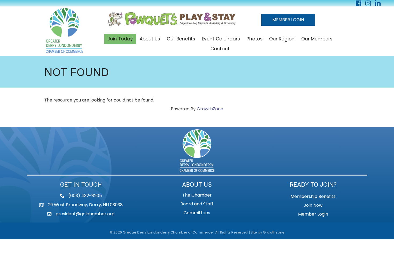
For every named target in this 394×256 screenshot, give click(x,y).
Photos (254, 39)
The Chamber (197, 195)
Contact (220, 49)
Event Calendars (221, 39)
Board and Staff (196, 204)
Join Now (313, 205)
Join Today (120, 39)
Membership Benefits (313, 196)
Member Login (313, 214)
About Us (150, 39)
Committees (197, 213)
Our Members (316, 39)
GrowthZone (210, 109)
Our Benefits (181, 39)
